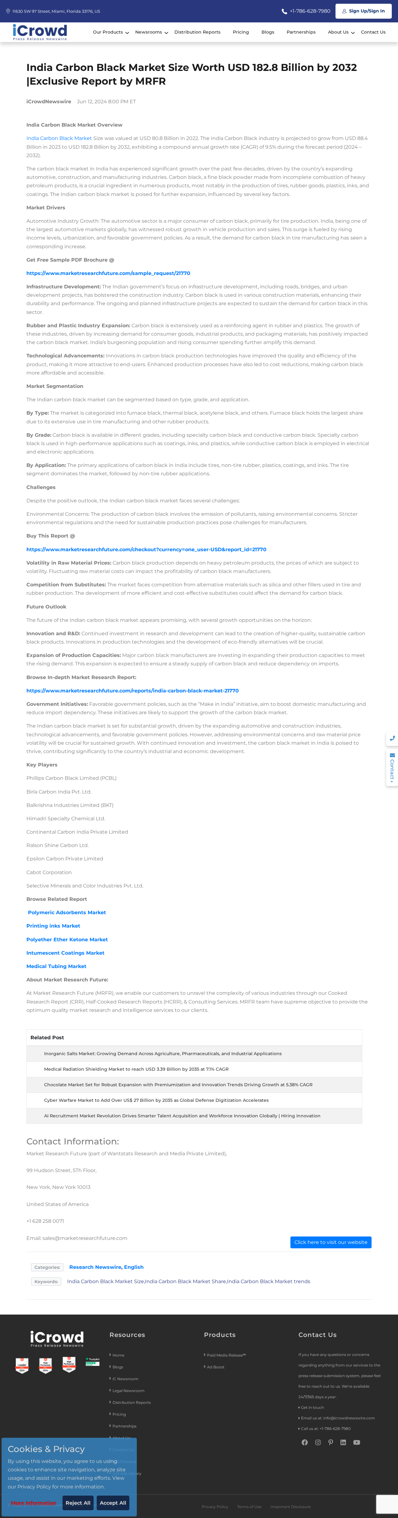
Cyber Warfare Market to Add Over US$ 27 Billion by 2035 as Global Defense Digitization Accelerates (156, 1100)
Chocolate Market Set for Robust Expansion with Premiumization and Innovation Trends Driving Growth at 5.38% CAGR (178, 1084)
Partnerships (301, 32)
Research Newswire (95, 1267)
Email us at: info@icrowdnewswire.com (338, 1418)
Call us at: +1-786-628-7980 (326, 1428)
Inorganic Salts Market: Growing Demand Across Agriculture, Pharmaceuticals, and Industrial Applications (163, 1053)
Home (118, 1355)
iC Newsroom (126, 1378)
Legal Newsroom (129, 1390)
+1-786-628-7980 (310, 11)
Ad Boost (215, 1367)
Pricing (241, 32)
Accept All (113, 1503)
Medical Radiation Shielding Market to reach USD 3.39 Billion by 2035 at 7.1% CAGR (136, 1069)
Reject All (78, 1503)
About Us (338, 32)
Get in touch (312, 1407)
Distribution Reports (197, 32)
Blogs (267, 32)
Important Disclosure (291, 1506)
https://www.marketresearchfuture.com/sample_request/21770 (108, 273)
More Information (33, 1503)
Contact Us (373, 32)
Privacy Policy (215, 1506)
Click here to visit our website (331, 1242)
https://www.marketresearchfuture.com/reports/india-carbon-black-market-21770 (132, 691)
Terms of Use (249, 1506)
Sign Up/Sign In (366, 11)
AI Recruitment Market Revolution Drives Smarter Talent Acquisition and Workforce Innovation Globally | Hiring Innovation (182, 1116)
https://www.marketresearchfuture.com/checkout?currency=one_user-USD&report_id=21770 (146, 549)
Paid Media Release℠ (226, 1355)
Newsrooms (148, 32)
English (134, 1267)
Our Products (108, 32)
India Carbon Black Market (59, 138)
